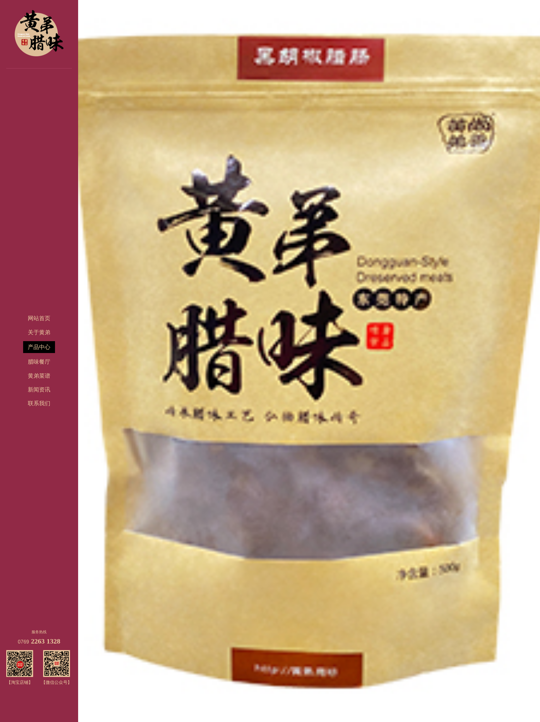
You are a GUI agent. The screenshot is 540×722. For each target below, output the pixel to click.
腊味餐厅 (39, 362)
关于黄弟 (39, 332)
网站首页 (39, 318)
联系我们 (39, 403)
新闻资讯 (39, 389)
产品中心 (39, 347)
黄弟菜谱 (39, 376)
